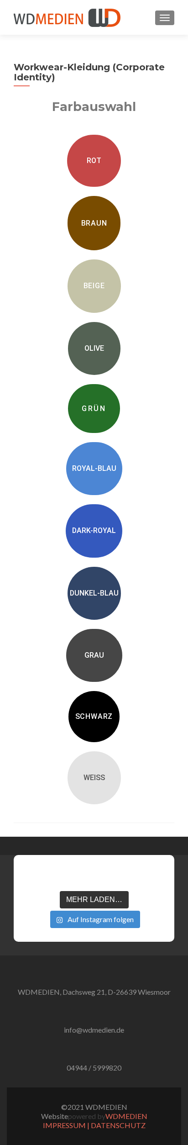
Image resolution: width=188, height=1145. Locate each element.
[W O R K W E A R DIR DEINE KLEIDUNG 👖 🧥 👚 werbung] (123, 876)
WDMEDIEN (126, 1116)
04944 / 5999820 (94, 1067)
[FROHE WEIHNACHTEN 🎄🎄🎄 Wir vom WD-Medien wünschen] (35, 876)
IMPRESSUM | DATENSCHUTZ (94, 1125)
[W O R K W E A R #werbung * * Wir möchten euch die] (153, 876)
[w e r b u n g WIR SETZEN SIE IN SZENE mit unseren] (64, 876)
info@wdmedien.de (94, 1029)
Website (54, 1116)
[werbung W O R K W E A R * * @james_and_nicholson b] (94, 876)
